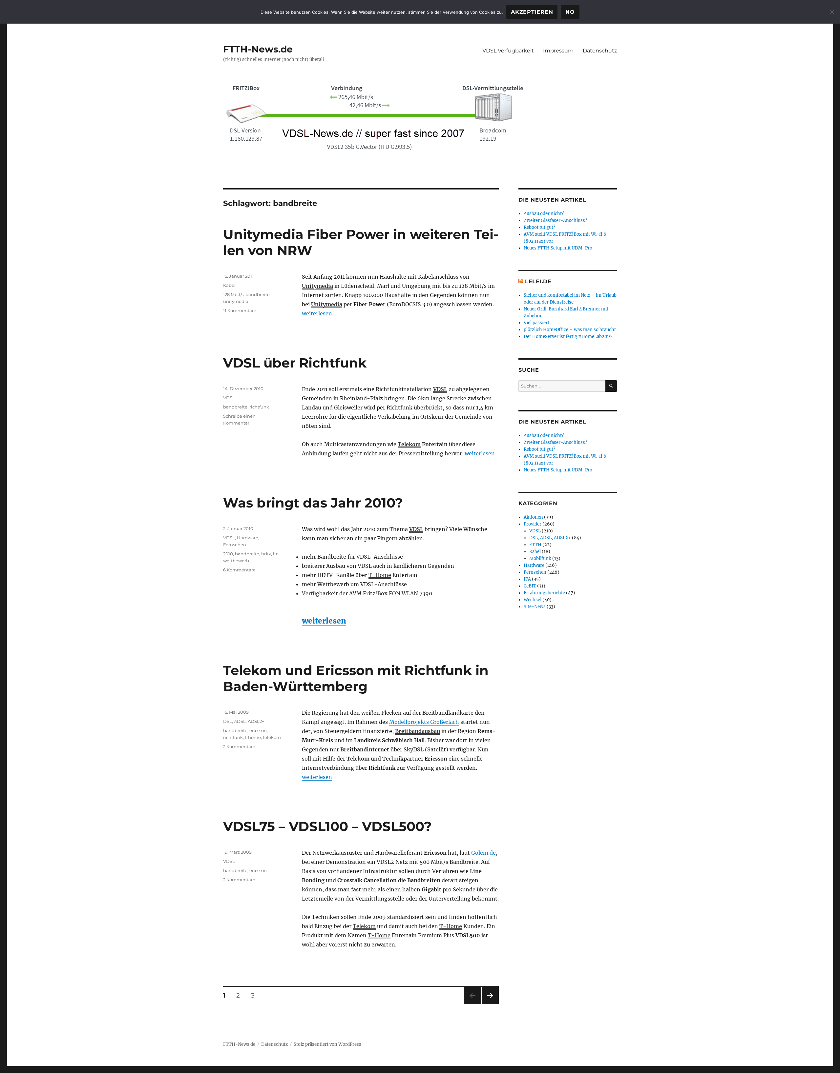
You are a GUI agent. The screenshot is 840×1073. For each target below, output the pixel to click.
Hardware (247, 537)
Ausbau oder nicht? (544, 213)
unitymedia (235, 301)
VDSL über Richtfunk (295, 363)
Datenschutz (600, 51)
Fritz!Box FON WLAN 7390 (397, 593)
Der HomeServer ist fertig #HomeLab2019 (568, 336)
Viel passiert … (539, 323)
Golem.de (483, 852)
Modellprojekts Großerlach (424, 722)
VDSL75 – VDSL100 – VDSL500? (327, 826)
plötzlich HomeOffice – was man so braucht (570, 329)
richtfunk (259, 406)
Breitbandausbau (417, 731)
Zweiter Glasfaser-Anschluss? (555, 220)
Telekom (409, 444)
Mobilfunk (540, 558)
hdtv (266, 553)
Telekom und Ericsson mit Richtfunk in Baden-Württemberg (356, 678)
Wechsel (532, 600)
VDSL (440, 389)
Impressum (558, 51)
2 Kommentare (239, 746)
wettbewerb (236, 560)
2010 (228, 553)
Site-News (535, 606)
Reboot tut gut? (539, 227)
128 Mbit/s (233, 294)
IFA (527, 579)
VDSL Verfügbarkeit (508, 51)
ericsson (258, 730)
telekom (272, 737)
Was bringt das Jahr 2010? (313, 503)
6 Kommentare (239, 569)
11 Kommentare (239, 310)
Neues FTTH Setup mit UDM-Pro (558, 248)
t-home (253, 737)
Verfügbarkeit (320, 593)
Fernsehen (234, 544)
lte (276, 553)
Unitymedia (317, 286)
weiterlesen (317, 313)
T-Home (379, 575)
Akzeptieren (532, 12)
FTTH (535, 544)
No (570, 12)
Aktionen (533, 517)
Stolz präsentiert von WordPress (327, 1044)
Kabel (229, 285)
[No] (832, 12)
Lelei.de (538, 281)
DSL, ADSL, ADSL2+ (243, 721)
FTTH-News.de (258, 49)
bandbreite (257, 294)
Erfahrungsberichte (544, 593)
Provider (532, 524)
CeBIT (530, 586)
